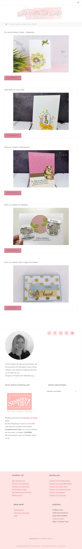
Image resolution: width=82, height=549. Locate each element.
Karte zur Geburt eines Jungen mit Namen (21, 262)
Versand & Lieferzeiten (21, 513)
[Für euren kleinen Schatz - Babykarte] (41, 53)
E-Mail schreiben (58, 519)
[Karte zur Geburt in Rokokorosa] (41, 168)
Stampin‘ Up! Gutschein (57, 495)
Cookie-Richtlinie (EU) (49, 546)
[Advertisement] (21, 458)
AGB (15, 516)
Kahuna (40, 538)
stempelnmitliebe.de (23, 546)
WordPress (48, 538)
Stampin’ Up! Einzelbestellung (59, 481)
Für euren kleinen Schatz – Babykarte (19, 32)
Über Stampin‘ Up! (18, 481)
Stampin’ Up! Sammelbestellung (60, 483)
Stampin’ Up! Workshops (20, 483)
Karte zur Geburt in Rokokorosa (17, 147)
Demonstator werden (19, 489)
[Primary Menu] (78, 2)
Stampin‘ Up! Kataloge (57, 492)
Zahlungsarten (19, 510)
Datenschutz (35, 546)
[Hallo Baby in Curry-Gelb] (41, 111)
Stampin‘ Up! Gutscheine (20, 486)
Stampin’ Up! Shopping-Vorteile (60, 489)
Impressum (61, 546)
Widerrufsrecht (17, 495)
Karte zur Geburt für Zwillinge (16, 205)
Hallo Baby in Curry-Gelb (14, 90)
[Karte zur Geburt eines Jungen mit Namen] (41, 283)
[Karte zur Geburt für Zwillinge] (41, 226)
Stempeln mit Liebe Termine (21, 492)
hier (18, 373)
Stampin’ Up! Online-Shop (58, 486)
